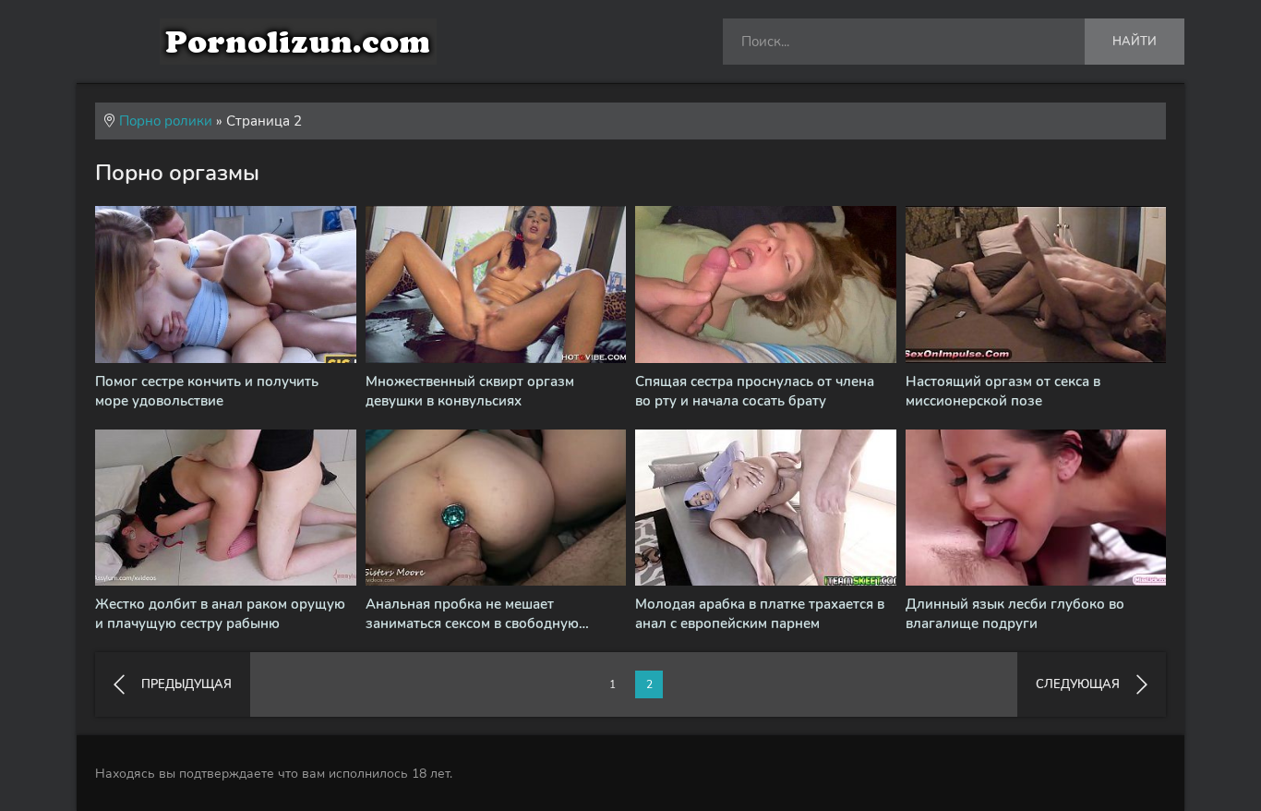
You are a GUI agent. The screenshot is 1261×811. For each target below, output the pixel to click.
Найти (1134, 41)
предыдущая (186, 684)
